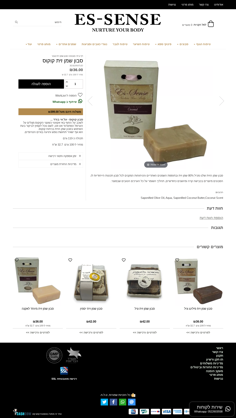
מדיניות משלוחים (211, 363)
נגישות (172, 4)
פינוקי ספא (164, 44)
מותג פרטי (44, 44)
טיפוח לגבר (120, 44)
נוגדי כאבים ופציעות (94, 44)
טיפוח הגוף (203, 44)
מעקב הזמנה (214, 371)
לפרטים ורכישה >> (198, 332)
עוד (29, 44)
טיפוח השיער (141, 44)
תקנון (219, 355)
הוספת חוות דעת (211, 218)
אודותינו (218, 4)
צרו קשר (204, 4)
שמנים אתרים (67, 44)
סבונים (183, 44)
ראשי (219, 348)
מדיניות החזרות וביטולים (206, 367)
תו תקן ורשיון (214, 359)
